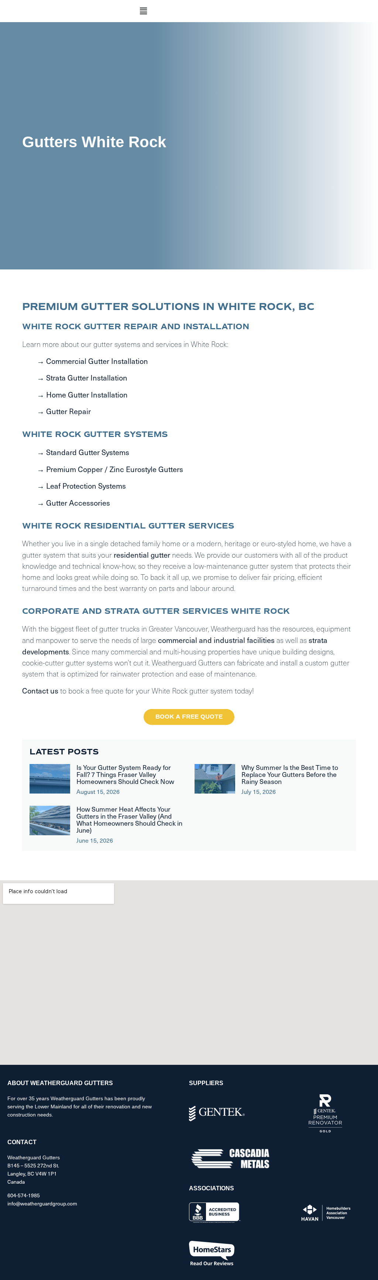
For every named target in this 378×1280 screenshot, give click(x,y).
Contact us (40, 690)
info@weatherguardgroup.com (42, 1203)
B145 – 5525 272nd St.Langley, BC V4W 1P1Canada (33, 1173)
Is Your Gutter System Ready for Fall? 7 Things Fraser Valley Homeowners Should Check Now (125, 774)
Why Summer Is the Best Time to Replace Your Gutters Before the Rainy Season (289, 774)
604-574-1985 (23, 1195)
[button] (143, 11)
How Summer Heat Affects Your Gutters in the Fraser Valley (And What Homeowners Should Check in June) (129, 819)
